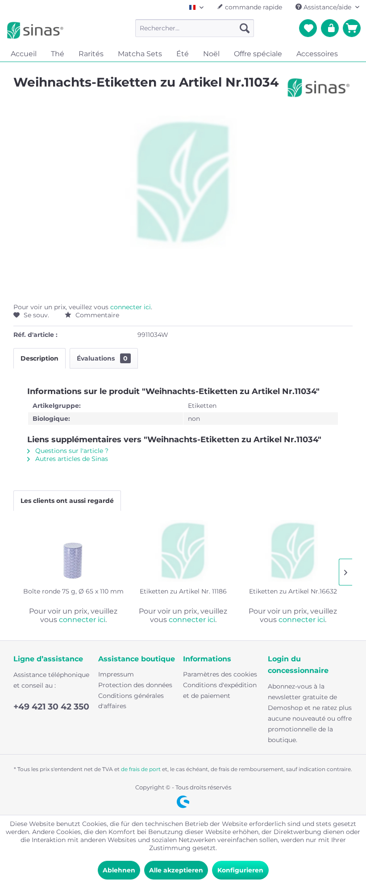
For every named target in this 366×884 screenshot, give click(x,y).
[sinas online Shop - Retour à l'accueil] (35, 30)
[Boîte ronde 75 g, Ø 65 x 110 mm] (73, 551)
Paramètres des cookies (220, 674)
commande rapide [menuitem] (252, 7)
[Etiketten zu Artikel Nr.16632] (292, 551)
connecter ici (130, 307)
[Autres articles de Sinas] (319, 91)
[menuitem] (194, 28)
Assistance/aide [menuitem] (327, 7)
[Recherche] (244, 28)
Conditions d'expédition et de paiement (220, 690)
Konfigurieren (240, 870)
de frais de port (141, 769)
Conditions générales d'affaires (131, 701)
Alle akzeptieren (176, 870)
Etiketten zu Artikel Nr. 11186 (183, 591)
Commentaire (96, 315)
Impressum (116, 674)
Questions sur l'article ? (70, 451)
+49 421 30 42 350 (51, 706)
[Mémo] (308, 28)
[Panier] (352, 28)
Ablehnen (119, 870)
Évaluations (102, 358)
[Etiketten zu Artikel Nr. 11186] (183, 551)
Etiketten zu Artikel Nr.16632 (293, 591)
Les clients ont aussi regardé (67, 501)
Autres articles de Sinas (70, 459)
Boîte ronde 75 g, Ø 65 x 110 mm (73, 591)
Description (39, 358)
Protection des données (135, 685)
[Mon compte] (330, 28)
